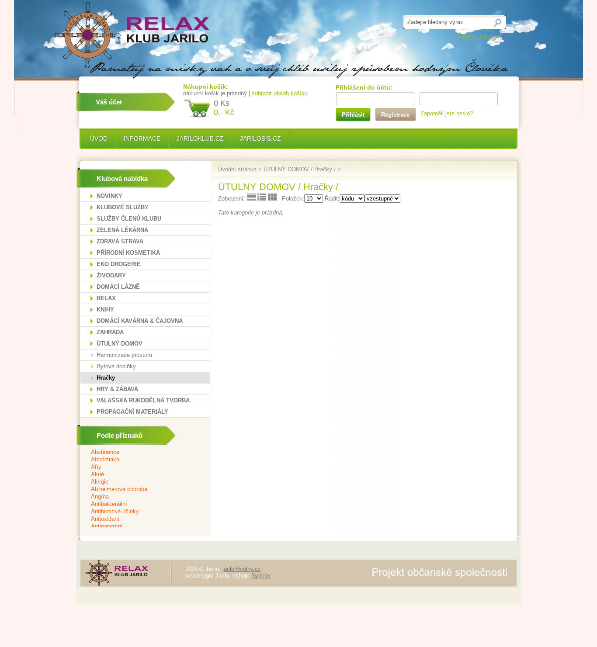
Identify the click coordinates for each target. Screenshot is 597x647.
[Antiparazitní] (140, 526)
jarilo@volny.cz (241, 569)
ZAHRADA (110, 332)
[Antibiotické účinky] (140, 512)
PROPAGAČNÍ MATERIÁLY (132, 411)
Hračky (106, 377)
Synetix (261, 575)
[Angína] (140, 497)
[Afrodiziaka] (140, 460)
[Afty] (140, 467)
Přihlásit (353, 114)
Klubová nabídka (122, 178)
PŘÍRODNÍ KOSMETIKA (128, 252)
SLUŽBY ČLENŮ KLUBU (129, 218)
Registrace (395, 114)
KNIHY (105, 309)
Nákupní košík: (205, 86)
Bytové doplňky (116, 366)
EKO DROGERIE (119, 264)
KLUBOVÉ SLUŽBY (123, 207)
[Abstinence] (140, 452)
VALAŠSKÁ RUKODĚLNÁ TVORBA (143, 400)
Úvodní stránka (237, 169)
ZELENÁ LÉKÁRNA (122, 230)
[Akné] (140, 474)
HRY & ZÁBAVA (117, 389)
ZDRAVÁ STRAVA (120, 241)
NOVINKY (109, 196)
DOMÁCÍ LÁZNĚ (118, 287)
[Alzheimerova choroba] (140, 489)
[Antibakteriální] (140, 504)
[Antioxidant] (140, 519)
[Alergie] (140, 482)
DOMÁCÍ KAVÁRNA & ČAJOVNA (140, 321)
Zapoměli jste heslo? (446, 113)
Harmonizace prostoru (124, 355)
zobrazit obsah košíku (280, 93)
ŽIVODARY (111, 275)
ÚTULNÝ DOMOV (119, 343)
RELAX (106, 298)
